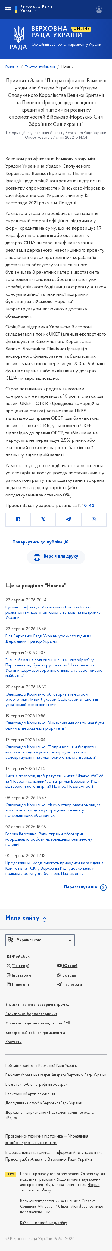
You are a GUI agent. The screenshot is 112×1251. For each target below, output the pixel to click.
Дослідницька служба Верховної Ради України (43, 1103)
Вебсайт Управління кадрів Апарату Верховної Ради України (55, 1075)
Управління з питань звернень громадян (39, 1005)
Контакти (13, 1042)
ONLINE (81, 29)
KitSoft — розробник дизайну (43, 1223)
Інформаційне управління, (78, 1153)
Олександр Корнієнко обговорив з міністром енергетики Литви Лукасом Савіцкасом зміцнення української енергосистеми (51, 699)
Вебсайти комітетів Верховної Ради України (41, 1066)
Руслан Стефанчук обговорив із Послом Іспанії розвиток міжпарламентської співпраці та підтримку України (53, 612)
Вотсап (68, 975)
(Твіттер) (19, 966)
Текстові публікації (40, 67)
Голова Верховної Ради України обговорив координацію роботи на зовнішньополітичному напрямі (48, 839)
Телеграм (72, 985)
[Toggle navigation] (7, 9)
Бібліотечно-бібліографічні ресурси (36, 1085)
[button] (40, 940)
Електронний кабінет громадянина (35, 1033)
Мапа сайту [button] (22, 918)
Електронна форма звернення (31, 1014)
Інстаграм (21, 975)
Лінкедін (20, 985)
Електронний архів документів (30, 1094)
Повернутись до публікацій (41, 542)
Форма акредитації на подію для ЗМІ (37, 1023)
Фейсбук (20, 957)
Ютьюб (69, 966)
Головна (11, 67)
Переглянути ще (80, 887)
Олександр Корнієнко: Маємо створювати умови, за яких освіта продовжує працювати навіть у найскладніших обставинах (53, 810)
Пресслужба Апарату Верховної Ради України (48, 1159)
